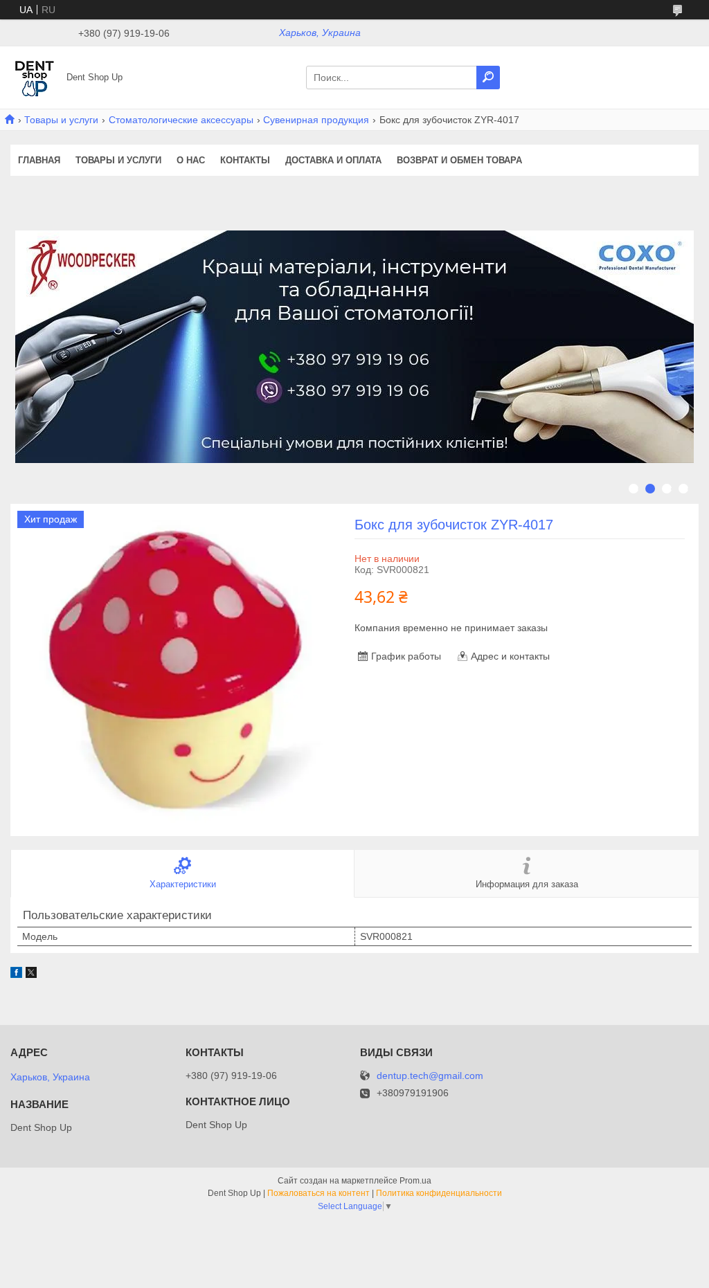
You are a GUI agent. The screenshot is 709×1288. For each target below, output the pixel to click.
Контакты (245, 160)
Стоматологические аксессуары (181, 119)
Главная (39, 160)
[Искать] (488, 77)
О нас (191, 160)
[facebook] (16, 974)
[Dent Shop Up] (34, 76)
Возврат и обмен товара (459, 160)
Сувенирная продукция (316, 119)
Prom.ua (415, 1181)
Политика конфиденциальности (439, 1193)
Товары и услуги (61, 119)
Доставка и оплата (333, 160)
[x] (31, 974)
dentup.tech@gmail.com (430, 1076)
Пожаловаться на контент (318, 1193)
